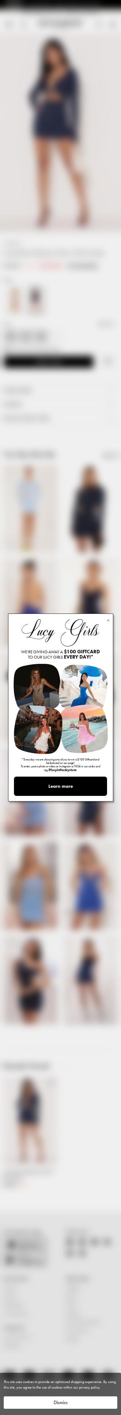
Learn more (60, 786)
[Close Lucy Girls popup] (108, 620)
